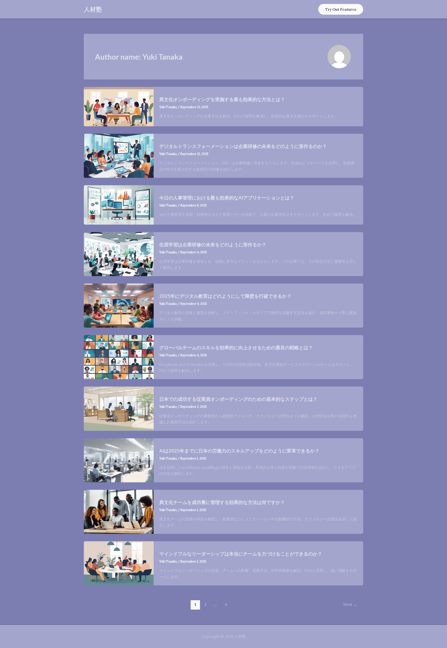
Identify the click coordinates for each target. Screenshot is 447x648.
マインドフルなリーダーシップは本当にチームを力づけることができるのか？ (240, 553)
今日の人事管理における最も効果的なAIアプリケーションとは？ (226, 197)
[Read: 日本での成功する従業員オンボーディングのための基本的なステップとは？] (119, 408)
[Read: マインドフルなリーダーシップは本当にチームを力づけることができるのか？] (119, 563)
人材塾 (93, 9)
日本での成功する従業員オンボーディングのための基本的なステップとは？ (238, 399)
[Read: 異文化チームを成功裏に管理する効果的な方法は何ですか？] (119, 511)
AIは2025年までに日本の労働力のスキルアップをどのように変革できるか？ (239, 450)
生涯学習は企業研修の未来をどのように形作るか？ (212, 244)
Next (350, 604)
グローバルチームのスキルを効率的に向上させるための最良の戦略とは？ (236, 347)
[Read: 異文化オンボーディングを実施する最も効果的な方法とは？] (119, 106)
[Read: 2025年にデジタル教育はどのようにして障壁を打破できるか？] (119, 305)
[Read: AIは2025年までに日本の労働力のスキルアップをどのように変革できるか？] (119, 459)
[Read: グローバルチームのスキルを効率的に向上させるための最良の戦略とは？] (119, 356)
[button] (340, 9)
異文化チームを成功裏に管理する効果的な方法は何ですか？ (222, 502)
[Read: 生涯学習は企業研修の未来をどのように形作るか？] (119, 253)
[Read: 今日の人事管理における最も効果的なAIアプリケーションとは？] (119, 204)
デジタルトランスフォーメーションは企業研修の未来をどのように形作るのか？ (243, 146)
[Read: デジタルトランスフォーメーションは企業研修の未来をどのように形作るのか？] (119, 155)
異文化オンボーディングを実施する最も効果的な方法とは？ (222, 99)
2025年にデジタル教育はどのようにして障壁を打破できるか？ (225, 296)
